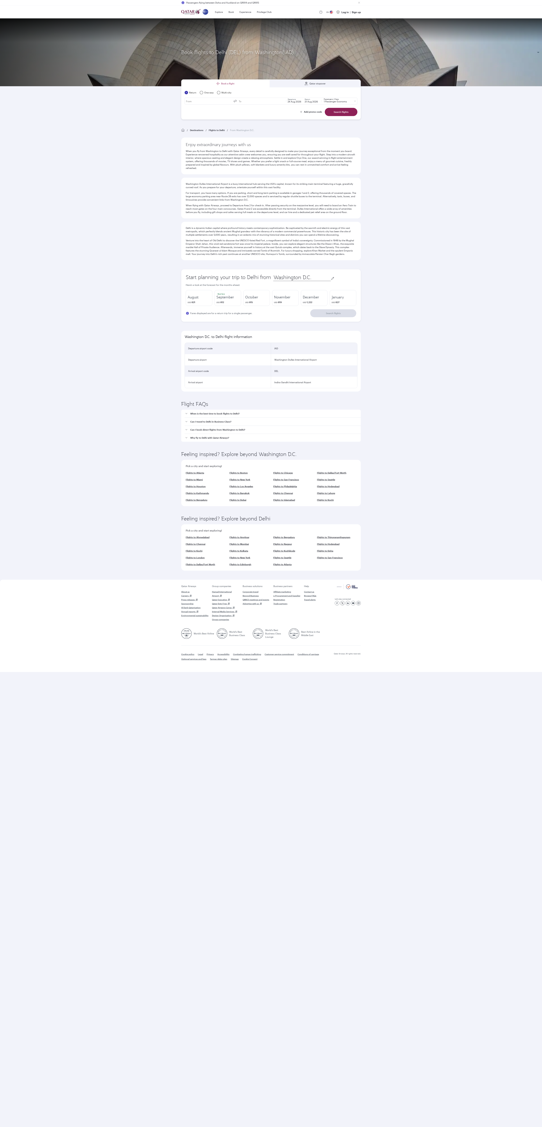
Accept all (340, 1117)
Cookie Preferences (316, 1117)
